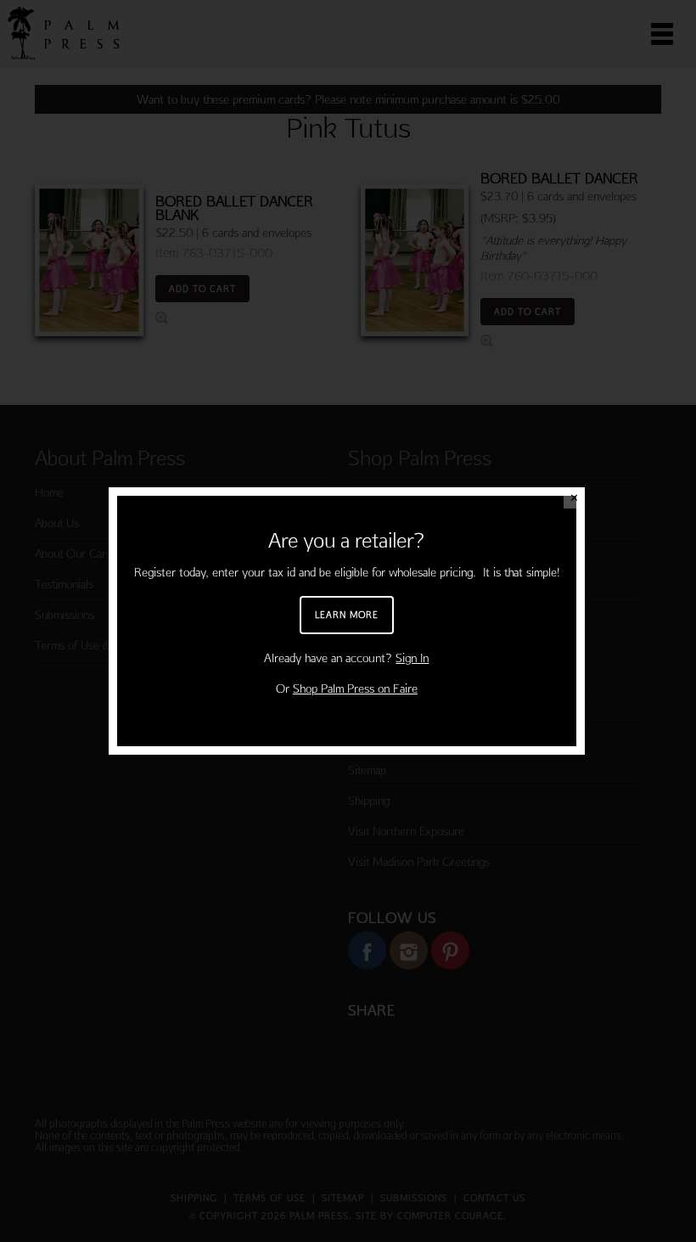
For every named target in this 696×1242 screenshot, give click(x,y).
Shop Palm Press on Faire (355, 688)
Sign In (412, 658)
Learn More (347, 615)
